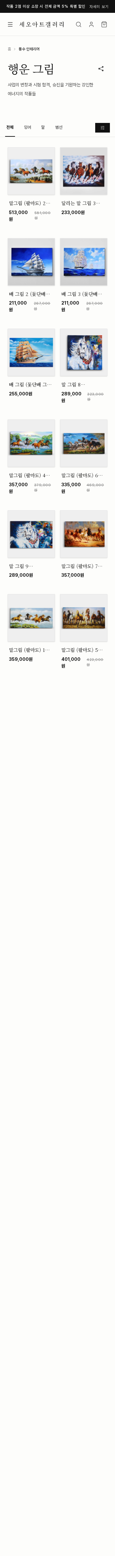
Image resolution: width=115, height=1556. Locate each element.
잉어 (27, 127)
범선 (59, 127)
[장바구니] (104, 24)
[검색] (78, 24)
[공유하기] (101, 68)
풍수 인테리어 (29, 49)
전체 (10, 127)
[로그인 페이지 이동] (91, 24)
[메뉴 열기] (10, 24)
